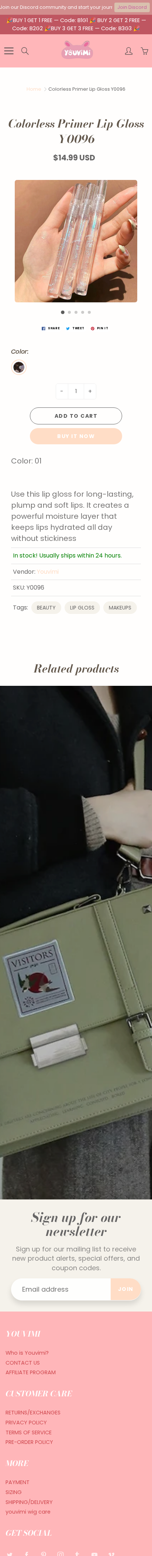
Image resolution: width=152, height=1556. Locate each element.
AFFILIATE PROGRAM (31, 1372)
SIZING (14, 1492)
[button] (63, 312)
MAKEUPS (120, 607)
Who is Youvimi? (27, 1353)
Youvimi (48, 571)
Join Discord (132, 7)
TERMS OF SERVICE (29, 1432)
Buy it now (76, 436)
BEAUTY (46, 607)
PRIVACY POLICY (26, 1422)
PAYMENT (18, 1482)
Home (34, 89)
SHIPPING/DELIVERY (29, 1502)
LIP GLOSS (82, 607)
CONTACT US (23, 1362)
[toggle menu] (8, 50)
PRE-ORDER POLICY (29, 1442)
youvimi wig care (28, 1511)
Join (126, 1289)
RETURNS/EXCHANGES (33, 1412)
